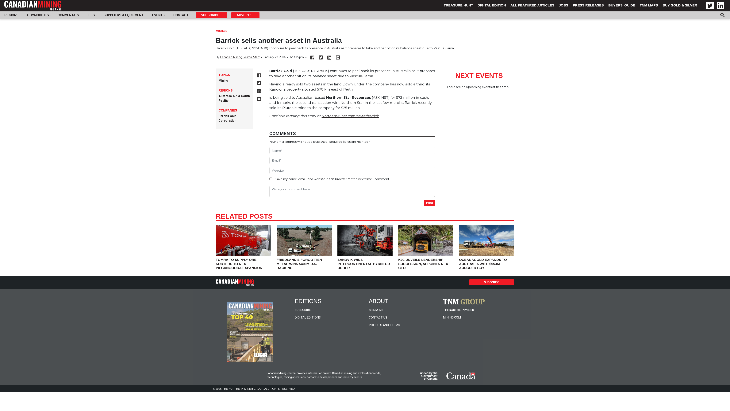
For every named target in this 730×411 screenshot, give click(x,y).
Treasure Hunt (458, 5)
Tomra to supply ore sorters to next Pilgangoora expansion (239, 264)
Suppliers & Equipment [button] (123, 15)
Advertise (246, 15)
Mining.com (452, 317)
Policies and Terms (384, 325)
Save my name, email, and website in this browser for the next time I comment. (332, 179)
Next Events (479, 76)
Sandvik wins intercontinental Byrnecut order (364, 264)
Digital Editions (308, 317)
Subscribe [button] (210, 15)
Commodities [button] (38, 15)
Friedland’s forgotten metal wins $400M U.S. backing (299, 264)
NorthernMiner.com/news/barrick (350, 116)
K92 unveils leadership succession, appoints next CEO (424, 264)
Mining (221, 31)
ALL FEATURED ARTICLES (532, 5)
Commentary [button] (69, 15)
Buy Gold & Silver (680, 5)
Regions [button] (11, 15)
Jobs (563, 5)
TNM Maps (649, 5)
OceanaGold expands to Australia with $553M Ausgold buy (483, 264)
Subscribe (491, 282)
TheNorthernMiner (458, 310)
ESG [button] (91, 15)
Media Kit (376, 310)
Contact (180, 15)
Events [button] (158, 15)
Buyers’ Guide (621, 5)
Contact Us (378, 317)
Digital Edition (492, 5)
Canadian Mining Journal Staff (239, 57)
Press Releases (588, 5)
